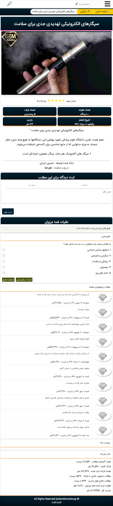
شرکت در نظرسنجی (24, 280)
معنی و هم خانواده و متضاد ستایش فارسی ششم (67, 398)
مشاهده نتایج (8, 280)
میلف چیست (83, 309)
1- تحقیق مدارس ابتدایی (99, 250)
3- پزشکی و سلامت (101, 262)
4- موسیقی (105, 267)
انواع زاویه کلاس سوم (79, 339)
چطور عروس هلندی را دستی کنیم (74, 368)
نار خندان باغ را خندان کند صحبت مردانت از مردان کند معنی (62, 354)
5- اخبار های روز (103, 273)
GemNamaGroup (67, 499)
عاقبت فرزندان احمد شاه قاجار (75, 412)
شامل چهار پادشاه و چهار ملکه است (73, 427)
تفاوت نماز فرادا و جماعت (77, 383)
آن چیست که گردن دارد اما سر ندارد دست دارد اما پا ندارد (63, 295)
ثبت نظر (8, 212)
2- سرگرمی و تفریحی (101, 256)
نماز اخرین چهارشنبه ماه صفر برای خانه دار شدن (67, 324)
